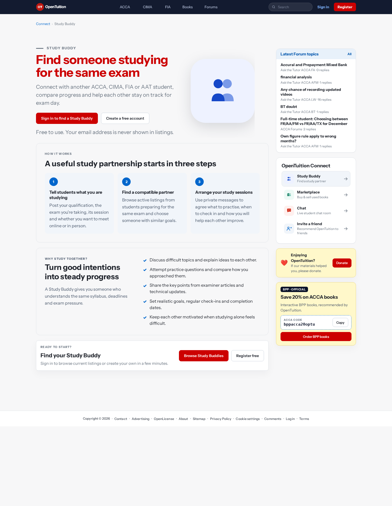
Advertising (140, 419)
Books (187, 7)
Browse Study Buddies (203, 355)
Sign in (323, 7)
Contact (120, 419)
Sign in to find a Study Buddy (67, 118)
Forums (211, 7)
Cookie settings (248, 419)
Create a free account (125, 118)
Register (345, 7)
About (183, 419)
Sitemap (199, 419)
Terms (304, 419)
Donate (342, 263)
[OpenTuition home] (52, 7)
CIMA (147, 7)
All (349, 54)
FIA (168, 7)
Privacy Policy (220, 419)
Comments (272, 419)
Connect (43, 24)
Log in (290, 419)
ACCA (125, 7)
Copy (340, 323)
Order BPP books (316, 337)
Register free (247, 355)
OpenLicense (164, 419)
